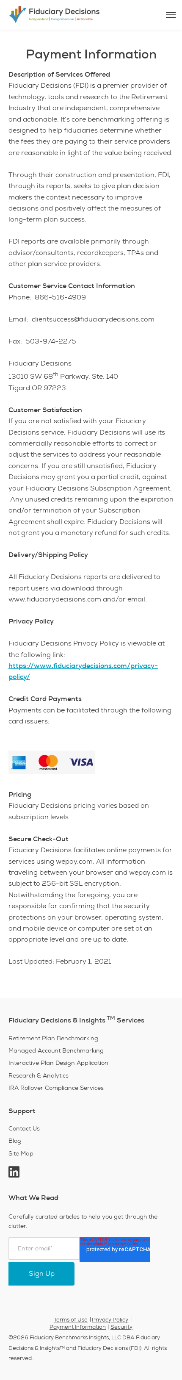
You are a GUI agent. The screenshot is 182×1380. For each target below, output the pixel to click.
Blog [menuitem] (14, 1140)
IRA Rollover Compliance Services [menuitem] (56, 1088)
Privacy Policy (110, 1319)
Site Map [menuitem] (20, 1153)
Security (121, 1327)
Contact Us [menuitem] (24, 1128)
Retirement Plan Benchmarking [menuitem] (53, 1038)
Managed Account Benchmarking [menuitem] (56, 1050)
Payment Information (78, 1327)
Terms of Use (71, 1319)
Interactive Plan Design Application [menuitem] (58, 1063)
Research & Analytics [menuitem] (38, 1075)
